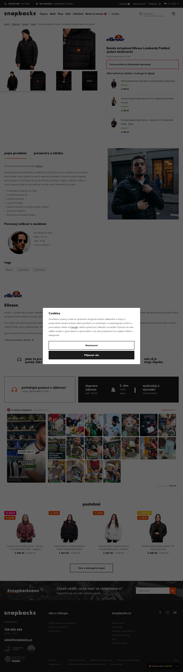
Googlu (74, 327)
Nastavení (91, 345)
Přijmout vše (91, 355)
